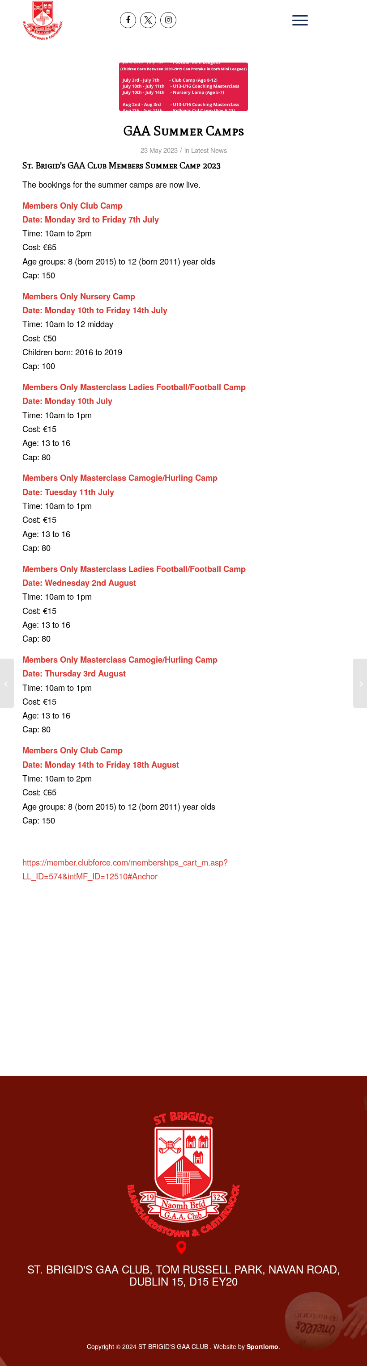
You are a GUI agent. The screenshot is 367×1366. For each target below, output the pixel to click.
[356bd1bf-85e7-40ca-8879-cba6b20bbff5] (183, 87)
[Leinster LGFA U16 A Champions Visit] (7, 683)
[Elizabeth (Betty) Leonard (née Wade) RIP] (360, 683)
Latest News (209, 150)
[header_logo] (42, 20)
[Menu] (298, 20)
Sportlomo (262, 1346)
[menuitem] (298, 20)
